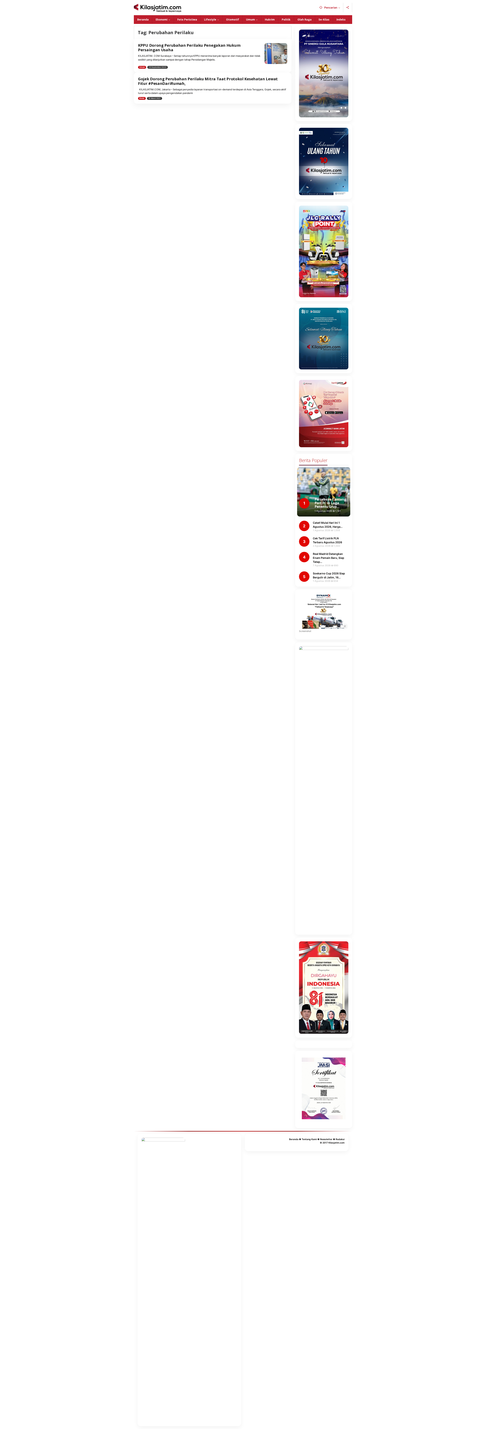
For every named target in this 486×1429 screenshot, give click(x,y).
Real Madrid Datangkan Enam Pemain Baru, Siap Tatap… (328, 557)
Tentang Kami (309, 1139)
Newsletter (326, 1139)
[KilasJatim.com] (157, 7)
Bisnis (141, 98)
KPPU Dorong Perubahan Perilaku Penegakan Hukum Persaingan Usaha (189, 47)
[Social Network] (347, 7)
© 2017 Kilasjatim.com (332, 1142)
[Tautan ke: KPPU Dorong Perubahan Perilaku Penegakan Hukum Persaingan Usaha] (275, 53)
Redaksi (340, 1139)
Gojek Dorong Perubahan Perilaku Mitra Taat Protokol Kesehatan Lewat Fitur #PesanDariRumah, (208, 81)
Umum (142, 67)
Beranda (293, 1139)
